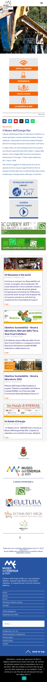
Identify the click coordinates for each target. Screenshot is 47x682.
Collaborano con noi (10, 631)
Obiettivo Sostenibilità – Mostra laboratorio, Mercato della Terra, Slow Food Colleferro (21, 330)
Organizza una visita (10, 614)
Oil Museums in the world (18, 275)
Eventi (5, 599)
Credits (5, 644)
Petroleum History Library (12, 602)
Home (5, 593)
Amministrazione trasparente (14, 634)
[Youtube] (16, 121)
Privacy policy (8, 637)
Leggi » (7, 304)
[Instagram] (21, 121)
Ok (24, 678)
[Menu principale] (41, 3)
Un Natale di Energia (15, 421)
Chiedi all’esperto (9, 611)
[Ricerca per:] (23, 624)
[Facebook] (5, 121)
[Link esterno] (23, 228)
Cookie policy (8, 641)
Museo (5, 596)
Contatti (6, 605)
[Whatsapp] (33, 121)
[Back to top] (35, 651)
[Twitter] (10, 121)
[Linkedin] (27, 121)
